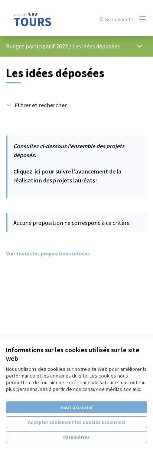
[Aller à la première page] (58, 19)
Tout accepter (76, 407)
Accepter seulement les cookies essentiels (77, 422)
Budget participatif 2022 (37, 46)
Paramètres (76, 437)
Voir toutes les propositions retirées (48, 253)
